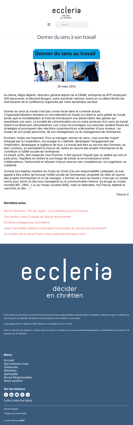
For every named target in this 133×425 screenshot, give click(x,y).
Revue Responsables (18, 377)
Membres (10, 370)
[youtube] (17, 395)
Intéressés (11, 367)
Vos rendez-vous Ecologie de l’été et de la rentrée (37, 216)
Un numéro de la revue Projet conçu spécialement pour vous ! (45, 234)
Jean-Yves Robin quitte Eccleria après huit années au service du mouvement (55, 228)
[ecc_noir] (66, 4)
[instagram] (22, 395)
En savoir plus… (74, 318)
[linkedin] (11, 395)
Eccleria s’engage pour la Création (27, 222)
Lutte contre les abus (18, 400)
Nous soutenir (13, 380)
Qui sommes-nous (16, 363)
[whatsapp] (28, 395)
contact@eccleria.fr (12, 324)
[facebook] (6, 395)
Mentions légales (11, 409)
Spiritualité (11, 374)
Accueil (9, 360)
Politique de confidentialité (15, 413)
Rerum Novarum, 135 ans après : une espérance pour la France (46, 210)
